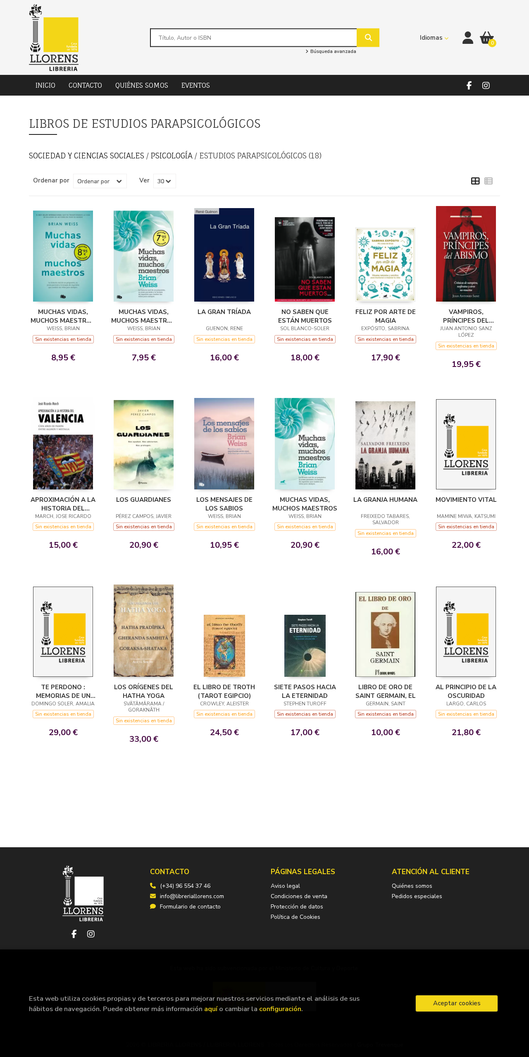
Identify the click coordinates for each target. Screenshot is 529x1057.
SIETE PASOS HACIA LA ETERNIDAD (305, 691)
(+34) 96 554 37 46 (185, 886)
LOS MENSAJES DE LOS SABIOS (224, 504)
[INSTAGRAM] (486, 85)
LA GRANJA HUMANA (385, 500)
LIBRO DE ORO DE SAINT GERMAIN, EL (385, 691)
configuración (280, 1009)
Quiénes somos (412, 886)
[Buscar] (368, 37)
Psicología (173, 155)
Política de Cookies (295, 917)
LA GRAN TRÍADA (224, 312)
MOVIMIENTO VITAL (466, 500)
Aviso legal (285, 886)
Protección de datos (297, 907)
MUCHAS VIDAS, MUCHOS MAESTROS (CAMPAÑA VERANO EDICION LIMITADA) (63, 316)
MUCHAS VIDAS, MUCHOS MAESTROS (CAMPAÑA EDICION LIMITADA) (143, 316)
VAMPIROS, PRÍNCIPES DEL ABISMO (466, 316)
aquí (210, 1009)
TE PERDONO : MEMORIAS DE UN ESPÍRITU (63, 691)
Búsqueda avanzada (332, 52)
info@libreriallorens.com (192, 896)
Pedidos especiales (417, 896)
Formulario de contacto (190, 907)
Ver (144, 180)
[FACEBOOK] (469, 85)
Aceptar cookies (457, 1003)
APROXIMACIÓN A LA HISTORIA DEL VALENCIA (63, 504)
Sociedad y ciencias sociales (87, 155)
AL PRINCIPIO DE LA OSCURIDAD (466, 691)
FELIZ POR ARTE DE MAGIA (385, 316)
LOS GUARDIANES (143, 500)
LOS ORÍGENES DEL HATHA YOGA (143, 691)
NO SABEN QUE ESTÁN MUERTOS (305, 316)
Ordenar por (51, 180)
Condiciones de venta (299, 896)
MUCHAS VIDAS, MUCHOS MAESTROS (304, 504)
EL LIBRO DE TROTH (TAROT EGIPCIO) (224, 691)
